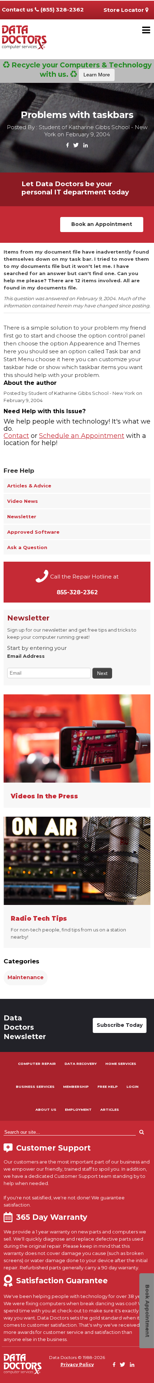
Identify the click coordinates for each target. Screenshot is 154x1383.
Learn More (96, 74)
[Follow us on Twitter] (76, 145)
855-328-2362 (77, 592)
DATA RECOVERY (80, 1064)
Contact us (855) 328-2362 (43, 9)
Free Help (19, 470)
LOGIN (132, 1087)
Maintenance (26, 977)
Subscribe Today (120, 1025)
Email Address (26, 656)
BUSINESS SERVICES (35, 1087)
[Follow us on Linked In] (85, 145)
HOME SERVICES (120, 1064)
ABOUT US (45, 1109)
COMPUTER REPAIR (37, 1064)
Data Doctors (23, 1364)
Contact (16, 436)
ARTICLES (109, 1109)
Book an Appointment (101, 224)
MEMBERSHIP (76, 1087)
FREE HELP (107, 1087)
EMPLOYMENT (78, 1109)
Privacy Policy (77, 1364)
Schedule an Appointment (81, 436)
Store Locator (124, 9)
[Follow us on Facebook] (67, 145)
